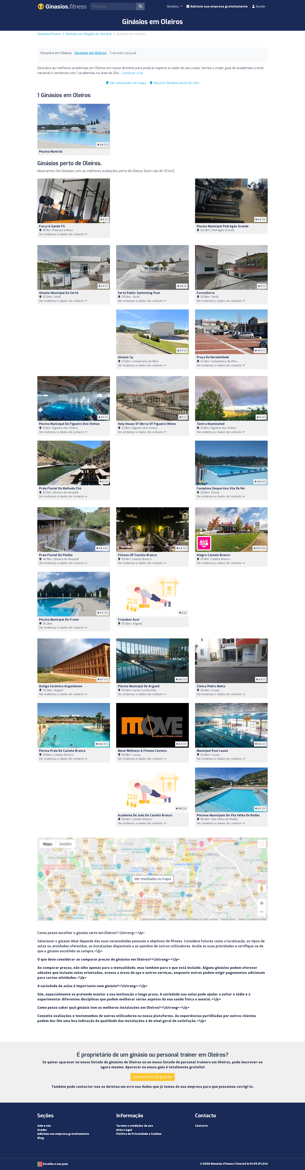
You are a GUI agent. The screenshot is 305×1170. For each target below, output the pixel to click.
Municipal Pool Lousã (212, 751)
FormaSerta (206, 293)
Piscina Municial (50, 152)
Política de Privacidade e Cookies (139, 1134)
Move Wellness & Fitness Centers (142, 751)
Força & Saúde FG (52, 226)
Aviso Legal (124, 1130)
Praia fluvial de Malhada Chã (60, 488)
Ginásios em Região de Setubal (89, 34)
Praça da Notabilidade (213, 357)
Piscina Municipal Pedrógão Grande (223, 226)
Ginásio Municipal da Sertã (58, 293)
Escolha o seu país (55, 1164)
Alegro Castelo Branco (213, 555)
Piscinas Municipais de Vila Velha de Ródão (228, 815)
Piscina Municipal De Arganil (139, 686)
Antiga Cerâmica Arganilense (60, 686)
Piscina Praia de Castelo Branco (62, 751)
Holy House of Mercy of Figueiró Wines (147, 424)
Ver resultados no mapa (127, 83)
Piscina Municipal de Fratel (59, 620)
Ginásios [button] (173, 6)
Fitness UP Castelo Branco (137, 555)
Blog (40, 1138)
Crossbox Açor (129, 620)
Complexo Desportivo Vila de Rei (221, 488)
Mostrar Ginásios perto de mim (176, 83)
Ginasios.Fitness (49, 34)
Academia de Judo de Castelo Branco (145, 815)
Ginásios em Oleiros (90, 53)
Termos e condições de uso (134, 1125)
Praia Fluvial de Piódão (56, 555)
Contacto (201, 1125)
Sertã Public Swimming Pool (139, 293)
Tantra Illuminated (210, 424)
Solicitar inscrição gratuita (152, 1077)
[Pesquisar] (140, 6)
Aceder (260, 6)
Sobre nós (44, 1125)
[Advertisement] (152, 209)
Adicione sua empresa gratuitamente (218, 6)
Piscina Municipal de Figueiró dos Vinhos (69, 424)
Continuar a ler (132, 73)
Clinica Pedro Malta (211, 686)
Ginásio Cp (125, 357)
